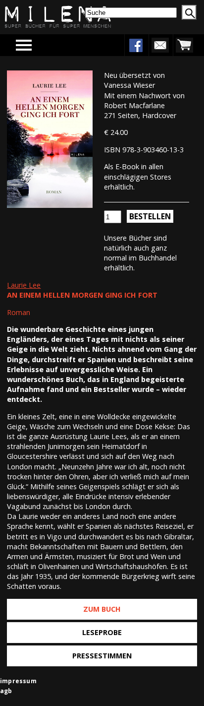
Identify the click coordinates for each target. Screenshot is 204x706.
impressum (18, 681)
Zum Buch (102, 609)
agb (6, 691)
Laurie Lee (24, 285)
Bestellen (150, 216)
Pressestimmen (102, 655)
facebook (136, 45)
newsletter (160, 45)
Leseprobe (102, 632)
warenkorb (184, 45)
